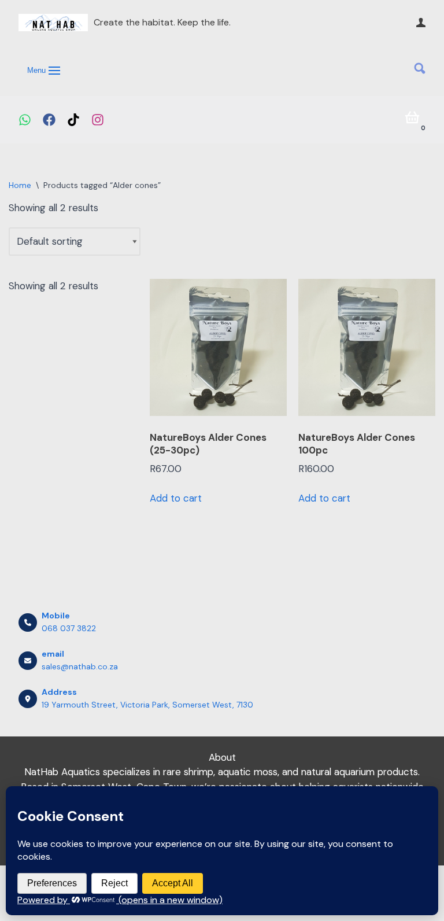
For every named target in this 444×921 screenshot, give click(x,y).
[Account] (421, 22)
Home (20, 185)
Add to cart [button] (176, 498)
